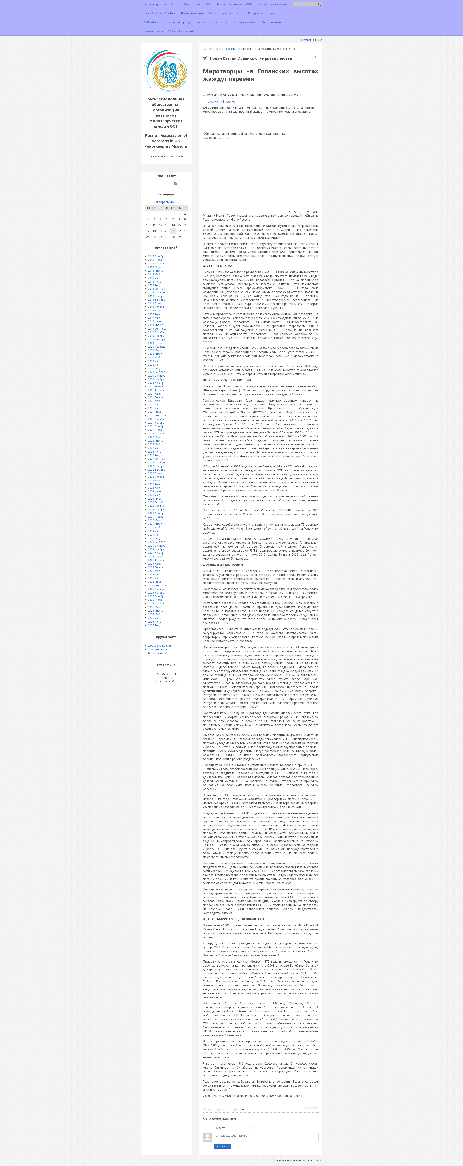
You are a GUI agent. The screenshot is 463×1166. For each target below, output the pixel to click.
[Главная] (166, 92)
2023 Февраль (156, 477)
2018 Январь (155, 260)
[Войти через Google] (253, 1128)
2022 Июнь (155, 448)
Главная (208, 48)
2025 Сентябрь (157, 585)
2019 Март (154, 310)
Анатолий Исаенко (221, 101)
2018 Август (155, 285)
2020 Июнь (155, 361)
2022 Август (155, 455)
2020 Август (155, 368)
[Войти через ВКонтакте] (234, 1128)
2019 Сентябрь (157, 328)
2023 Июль (155, 495)
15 (179, 225)
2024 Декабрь (156, 553)
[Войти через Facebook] (240, 1128)
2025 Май (154, 571)
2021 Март (154, 393)
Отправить (222, 1146)
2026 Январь (155, 600)
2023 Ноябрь (156, 509)
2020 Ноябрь (156, 379)
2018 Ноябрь (156, 296)
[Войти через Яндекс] (246, 1128)
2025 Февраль (156, 560)
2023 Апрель (155, 484)
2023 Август (155, 498)
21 (238, 48)
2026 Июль (155, 621)
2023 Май (154, 487)
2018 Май (154, 274)
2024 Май (154, 527)
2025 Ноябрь (156, 592)
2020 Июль (155, 364)
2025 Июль (155, 578)
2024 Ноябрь (156, 549)
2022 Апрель (155, 440)
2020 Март (154, 350)
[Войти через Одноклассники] (259, 1128)
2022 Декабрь (156, 469)
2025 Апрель (155, 567)
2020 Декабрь (156, 383)
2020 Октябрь (156, 375)
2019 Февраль (156, 307)
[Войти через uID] (228, 1128)
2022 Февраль (156, 433)
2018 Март (154, 267)
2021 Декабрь (156, 426)
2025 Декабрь (156, 596)
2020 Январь (155, 343)
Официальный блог (160, 645)
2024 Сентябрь (157, 542)
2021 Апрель (155, 397)
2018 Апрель (155, 270)
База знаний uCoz (159, 653)
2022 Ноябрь (156, 466)
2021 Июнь (155, 404)
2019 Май (154, 317)
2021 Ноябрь (156, 422)
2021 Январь (155, 386)
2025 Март (154, 563)
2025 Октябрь (156, 589)
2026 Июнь (155, 618)
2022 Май (154, 444)
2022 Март (154, 437)
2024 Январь (155, 516)
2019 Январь (155, 303)
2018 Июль (155, 281)
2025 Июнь (155, 574)
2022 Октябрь (156, 462)
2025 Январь (155, 556)
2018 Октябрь (156, 292)
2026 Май (154, 614)
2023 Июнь (155, 491)
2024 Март (154, 520)
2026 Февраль (156, 603)
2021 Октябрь (156, 419)
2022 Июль (155, 451)
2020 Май (154, 357)
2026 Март (154, 607)
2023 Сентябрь (157, 502)
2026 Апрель (155, 610)
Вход (319, 39)
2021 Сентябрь (157, 415)
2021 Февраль (156, 390)
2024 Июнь (155, 531)
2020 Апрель (155, 354)
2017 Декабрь (156, 256)
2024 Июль (155, 534)
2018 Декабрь (156, 299)
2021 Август (155, 411)
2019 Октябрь (156, 332)
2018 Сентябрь (157, 288)
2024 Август (155, 538)
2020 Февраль (156, 346)
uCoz (319, 1160)
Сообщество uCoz (159, 649)
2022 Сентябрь (157, 458)
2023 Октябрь (156, 505)
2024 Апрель (155, 524)
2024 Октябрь (156, 545)
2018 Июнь (155, 278)
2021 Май (154, 401)
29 (179, 237)
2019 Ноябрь (156, 335)
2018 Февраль (156, 263)
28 (173, 237)
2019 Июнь (155, 321)
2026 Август (155, 625)
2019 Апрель (155, 314)
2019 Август (155, 325)
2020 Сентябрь (157, 372)
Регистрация (307, 39)
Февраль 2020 (166, 202)
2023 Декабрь (156, 513)
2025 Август (155, 581)
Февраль (229, 48)
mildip (224, 1109)
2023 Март (154, 480)
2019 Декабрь (156, 339)
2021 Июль (155, 408)
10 (147, 225)
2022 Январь (155, 430)
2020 (218, 48)
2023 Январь (155, 473)
